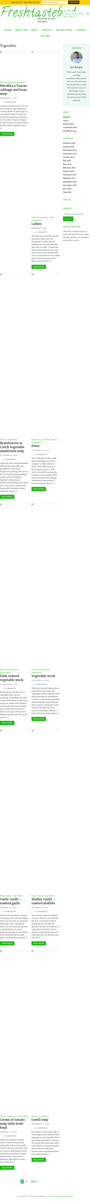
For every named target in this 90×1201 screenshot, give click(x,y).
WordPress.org (69, 131)
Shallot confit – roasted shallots (43, 901)
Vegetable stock (43, 676)
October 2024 (69, 157)
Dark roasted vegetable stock (11, 678)
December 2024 (70, 150)
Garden (81, 30)
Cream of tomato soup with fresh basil (12, 1124)
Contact (47, 30)
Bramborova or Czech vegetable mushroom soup (12, 447)
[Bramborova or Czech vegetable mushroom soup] (14, 274)
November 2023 (69, 175)
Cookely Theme (55, 1196)
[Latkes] (46, 52)
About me (21, 30)
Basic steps (37, 439)
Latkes (36, 224)
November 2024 (70, 154)
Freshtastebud (38, 13)
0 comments (9, 102)
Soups (11, 82)
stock (15, 669)
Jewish (35, 217)
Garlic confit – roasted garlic (11, 901)
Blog (34, 30)
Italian (3, 82)
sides (51, 217)
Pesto (36, 446)
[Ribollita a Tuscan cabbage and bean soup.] (14, 52)
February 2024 (69, 168)
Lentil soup (40, 1120)
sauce (54, 439)
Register (66, 117)
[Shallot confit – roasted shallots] (46, 731)
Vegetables (20, 82)
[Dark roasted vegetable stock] (14, 504)
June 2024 (67, 164)
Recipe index (64, 30)
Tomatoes (12, 1116)
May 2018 (67, 192)
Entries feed (68, 124)
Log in (66, 120)
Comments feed (70, 127)
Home (7, 30)
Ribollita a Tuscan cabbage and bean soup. (13, 90)
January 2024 (69, 171)
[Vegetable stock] (46, 504)
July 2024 (67, 161)
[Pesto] (46, 274)
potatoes (43, 217)
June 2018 (67, 189)
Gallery (45, 36)
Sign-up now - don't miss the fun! (25, 2)
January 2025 (68, 147)
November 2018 (69, 185)
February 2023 (69, 178)
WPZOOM (69, 1196)
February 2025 (69, 143)
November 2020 (70, 182)
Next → (34, 1181)
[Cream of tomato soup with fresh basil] (14, 951)
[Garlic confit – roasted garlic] (14, 731)
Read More (7, 134)
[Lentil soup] (46, 951)
